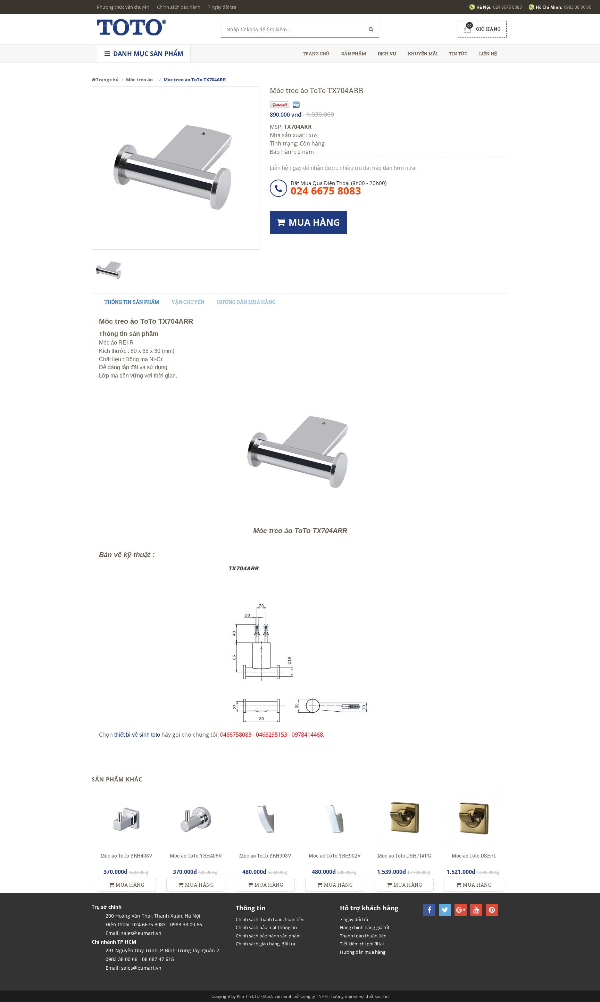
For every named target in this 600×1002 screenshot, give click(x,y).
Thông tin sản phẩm (132, 302)
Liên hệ (488, 53)
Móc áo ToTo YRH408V (126, 855)
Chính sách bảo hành (178, 7)
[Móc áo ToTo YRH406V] (195, 818)
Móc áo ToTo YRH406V (196, 855)
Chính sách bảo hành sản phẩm (268, 936)
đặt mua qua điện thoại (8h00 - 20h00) (338, 188)
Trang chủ (316, 53)
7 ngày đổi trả (222, 7)
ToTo (311, 135)
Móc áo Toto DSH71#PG (404, 855)
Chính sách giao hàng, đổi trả (265, 944)
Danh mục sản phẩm (147, 53)
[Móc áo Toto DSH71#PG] (404, 818)
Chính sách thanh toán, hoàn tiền (270, 919)
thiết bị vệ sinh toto (137, 735)
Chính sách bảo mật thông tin (266, 927)
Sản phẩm (353, 53)
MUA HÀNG (314, 222)
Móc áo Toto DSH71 (474, 855)
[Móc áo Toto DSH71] (473, 818)
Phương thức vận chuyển (123, 7)
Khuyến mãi (423, 53)
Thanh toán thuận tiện (363, 936)
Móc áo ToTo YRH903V (265, 855)
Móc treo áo (139, 79)
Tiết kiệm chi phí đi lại (362, 944)
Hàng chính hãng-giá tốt (365, 927)
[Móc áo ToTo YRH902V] (334, 818)
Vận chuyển (188, 302)
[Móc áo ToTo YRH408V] (126, 818)
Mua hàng (130, 884)
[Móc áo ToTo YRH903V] (265, 818)
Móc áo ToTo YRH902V (335, 855)
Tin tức (458, 53)
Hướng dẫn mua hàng (246, 302)
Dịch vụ (387, 53)
